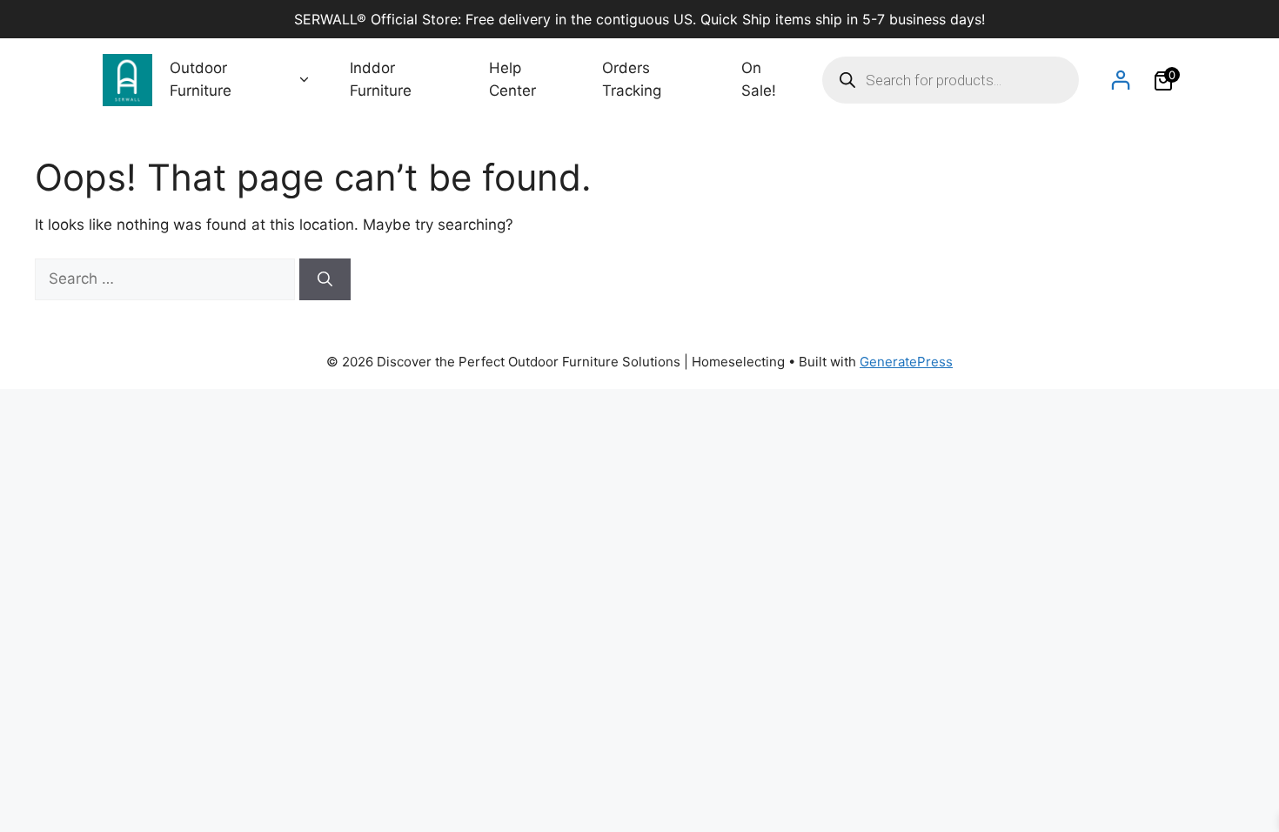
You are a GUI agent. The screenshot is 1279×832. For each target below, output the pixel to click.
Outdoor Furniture (200, 79)
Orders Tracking (631, 79)
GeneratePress (906, 361)
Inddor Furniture (381, 79)
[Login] (1120, 80)
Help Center (512, 79)
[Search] (325, 279)
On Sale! (758, 79)
